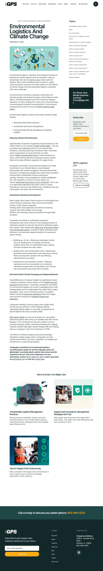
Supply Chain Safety (76, 56)
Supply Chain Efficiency (77, 52)
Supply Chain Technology (78, 65)
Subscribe (81, 139)
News (71, 29)
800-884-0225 (76, 512)
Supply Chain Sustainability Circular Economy (34, 21)
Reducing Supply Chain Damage (80, 42)
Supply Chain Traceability (78, 68)
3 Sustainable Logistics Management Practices (26, 413)
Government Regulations (78, 26)
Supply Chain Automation (78, 45)
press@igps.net (81, 101)
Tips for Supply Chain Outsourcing (25, 468)
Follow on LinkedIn (82, 185)
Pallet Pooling (74, 33)
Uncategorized (74, 77)
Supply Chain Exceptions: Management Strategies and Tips (71, 413)
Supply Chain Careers (76, 49)
